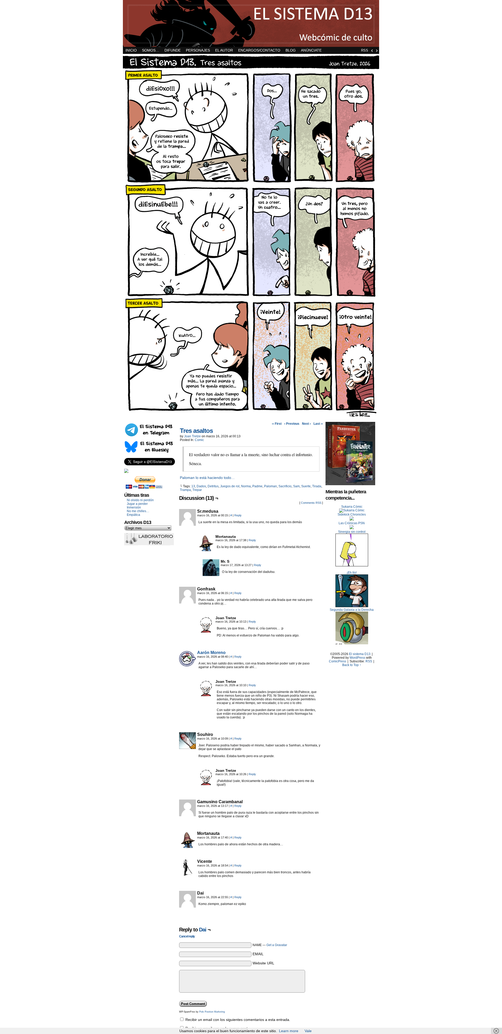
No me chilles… (138, 511)
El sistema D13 (251, 23)
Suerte (306, 486)
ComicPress (337, 661)
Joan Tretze (192, 436)
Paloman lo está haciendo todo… (207, 478)
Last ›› (318, 424)
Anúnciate (311, 50)
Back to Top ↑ (351, 665)
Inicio (131, 50)
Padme (257, 486)
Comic (199, 440)
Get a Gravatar (276, 945)
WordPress (357, 657)
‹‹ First (277, 424)
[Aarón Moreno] (187, 666)
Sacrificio (285, 486)
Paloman (270, 486)
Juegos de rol (229, 486)
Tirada (316, 486)
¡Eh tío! (352, 572)
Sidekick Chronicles (352, 514)
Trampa (185, 490)
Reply (238, 515)
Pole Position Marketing (212, 1011)
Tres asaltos (196, 430)
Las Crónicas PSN (352, 523)
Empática (133, 515)
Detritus (213, 486)
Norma (246, 486)
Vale (308, 1031)
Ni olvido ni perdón (140, 500)
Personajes (198, 50)
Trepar (197, 490)
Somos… (150, 50)
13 (193, 486)
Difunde (172, 50)
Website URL (263, 963)
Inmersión (134, 507)
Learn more (288, 1031)
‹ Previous (291, 424)
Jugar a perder (137, 504)
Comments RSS (311, 502)
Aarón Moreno (211, 652)
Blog (291, 50)
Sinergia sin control (352, 532)
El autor (224, 50)
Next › (306, 424)
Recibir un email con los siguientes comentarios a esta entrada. (237, 1020)
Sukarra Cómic (351, 506)
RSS (364, 50)
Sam (296, 486)
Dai (202, 929)
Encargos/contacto (259, 50)
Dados (201, 486)
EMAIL (258, 954)
